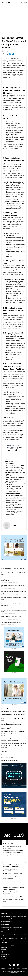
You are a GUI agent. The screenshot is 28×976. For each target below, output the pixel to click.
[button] (22, 2)
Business (7, 846)
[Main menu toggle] (2, 2)
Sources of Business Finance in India (9, 740)
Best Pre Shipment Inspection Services (10, 760)
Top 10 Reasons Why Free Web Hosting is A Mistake (13, 738)
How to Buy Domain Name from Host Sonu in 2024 (12, 731)
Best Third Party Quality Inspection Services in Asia (13, 711)
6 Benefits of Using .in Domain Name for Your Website (13, 743)
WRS (8, 2)
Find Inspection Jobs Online (7, 757)
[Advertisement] (14, 20)
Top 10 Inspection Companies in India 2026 (11, 622)
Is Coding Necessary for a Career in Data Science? (12, 568)
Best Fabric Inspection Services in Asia (10, 754)
